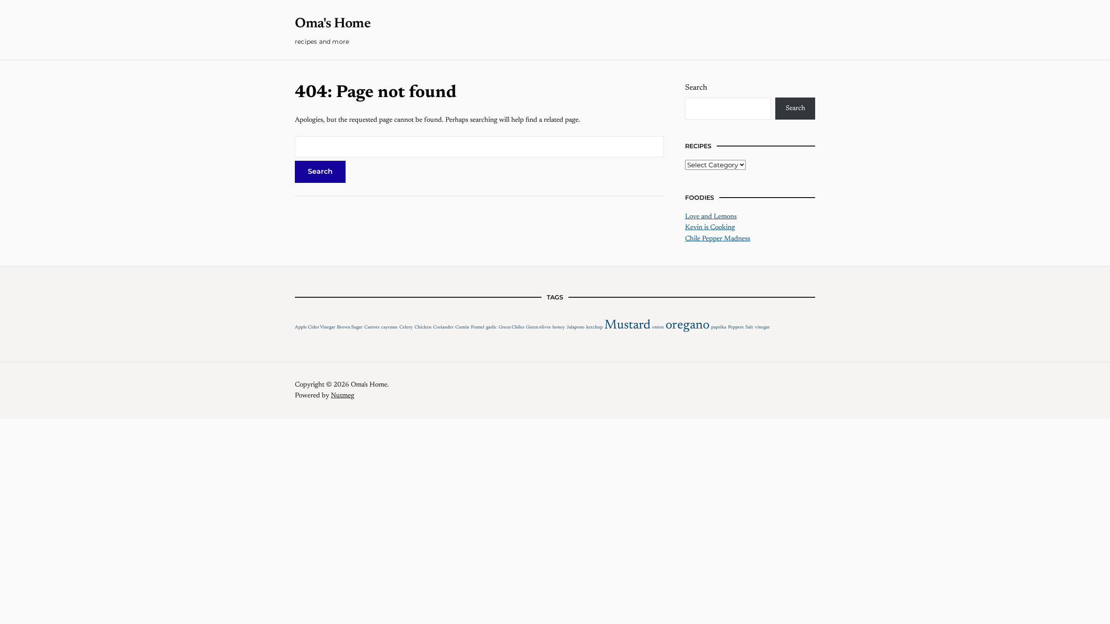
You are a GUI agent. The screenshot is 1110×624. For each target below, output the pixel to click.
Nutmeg (342, 395)
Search (696, 88)
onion (658, 327)
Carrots (371, 327)
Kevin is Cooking (710, 227)
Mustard (627, 325)
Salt (749, 327)
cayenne (389, 327)
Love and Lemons (711, 216)
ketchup (594, 327)
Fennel (477, 327)
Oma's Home (332, 24)
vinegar (762, 327)
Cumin (462, 327)
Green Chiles (511, 327)
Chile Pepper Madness (717, 238)
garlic (491, 327)
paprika (718, 327)
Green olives (538, 327)
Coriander (443, 327)
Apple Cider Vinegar (315, 327)
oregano (687, 325)
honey (558, 327)
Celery (406, 327)
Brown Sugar (349, 327)
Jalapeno (575, 327)
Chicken (423, 327)
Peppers (736, 327)
